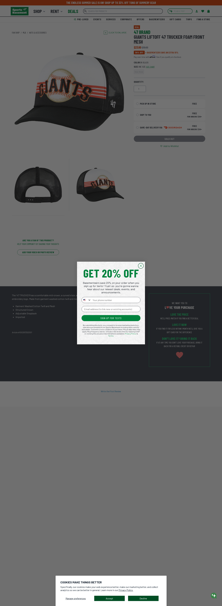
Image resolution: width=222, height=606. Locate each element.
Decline (143, 598)
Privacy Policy (130, 334)
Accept (109, 598)
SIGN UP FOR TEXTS (111, 318)
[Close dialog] (140, 265)
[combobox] (86, 300)
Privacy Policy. (126, 590)
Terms (111, 336)
